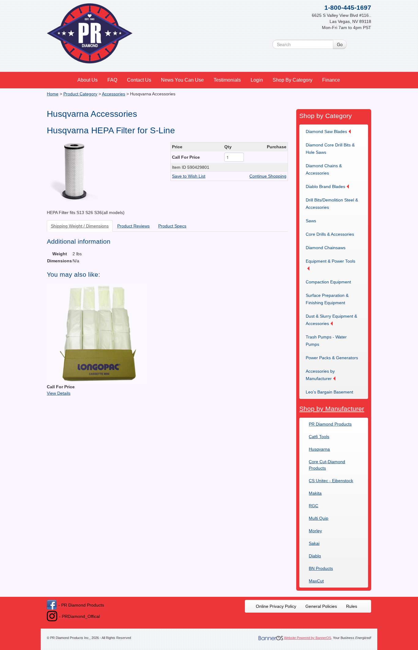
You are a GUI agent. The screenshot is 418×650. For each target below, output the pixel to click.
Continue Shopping (267, 176)
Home (52, 93)
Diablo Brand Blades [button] (325, 186)
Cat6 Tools (319, 436)
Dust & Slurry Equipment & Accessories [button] (331, 320)
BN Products (321, 568)
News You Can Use (182, 80)
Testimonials (227, 80)
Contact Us (139, 80)
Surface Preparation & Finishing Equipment (327, 299)
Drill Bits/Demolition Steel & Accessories (332, 204)
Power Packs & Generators (332, 357)
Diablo (315, 555)
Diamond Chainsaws (325, 247)
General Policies (321, 606)
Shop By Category (292, 80)
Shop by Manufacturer (331, 408)
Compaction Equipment (328, 281)
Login (257, 80)
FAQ (112, 80)
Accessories (113, 93)
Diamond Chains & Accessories (324, 169)
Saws (311, 220)
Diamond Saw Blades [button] (326, 131)
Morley (315, 530)
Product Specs (172, 225)
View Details (58, 393)
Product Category (80, 93)
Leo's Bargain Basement (329, 392)
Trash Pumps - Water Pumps (326, 340)
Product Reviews (133, 225)
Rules (351, 606)
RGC (313, 505)
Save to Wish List (188, 176)
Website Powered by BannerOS (307, 638)
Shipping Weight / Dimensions (80, 225)
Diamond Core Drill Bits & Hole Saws (330, 148)
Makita (315, 493)
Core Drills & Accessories (330, 234)
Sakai (314, 543)
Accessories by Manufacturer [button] (320, 375)
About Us (87, 80)
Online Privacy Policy (276, 606)
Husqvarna (319, 449)
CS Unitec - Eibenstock (331, 480)
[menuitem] (88, 80)
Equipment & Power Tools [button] (330, 261)
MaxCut (316, 580)
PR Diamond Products (330, 424)
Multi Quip (318, 518)
